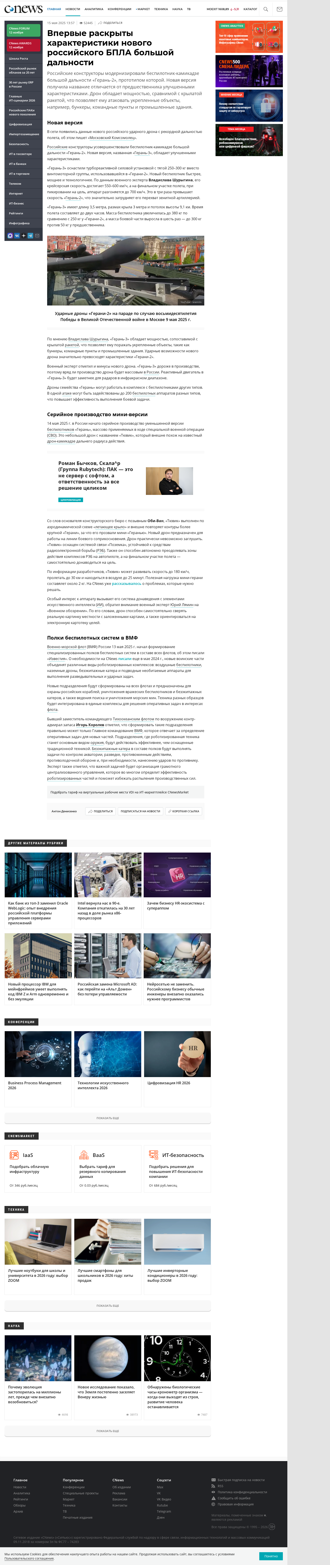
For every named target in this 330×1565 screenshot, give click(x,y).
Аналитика (94, 9)
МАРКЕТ (144, 9)
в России (151, 372)
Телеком (15, 184)
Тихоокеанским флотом (133, 718)
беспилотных (144, 393)
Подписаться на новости (140, 811)
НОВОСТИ (73, 9)
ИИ (99, 604)
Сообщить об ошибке (234, 1498)
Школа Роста (18, 58)
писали (125, 658)
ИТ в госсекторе (20, 154)
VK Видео (164, 1499)
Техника (69, 1505)
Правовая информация (236, 1504)
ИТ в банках (17, 164)
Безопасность (19, 144)
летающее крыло (110, 526)
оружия (97, 742)
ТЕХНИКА (161, 9)
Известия (57, 658)
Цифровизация (20, 124)
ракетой (72, 344)
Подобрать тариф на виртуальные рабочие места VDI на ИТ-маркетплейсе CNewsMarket (120, 792)
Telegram (164, 1511)
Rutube (162, 1505)
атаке (67, 393)
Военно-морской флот (66, 646)
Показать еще (108, 1118)
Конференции (74, 1487)
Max (160, 1487)
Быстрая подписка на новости (241, 1480)
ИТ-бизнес (16, 203)
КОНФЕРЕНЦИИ (119, 9)
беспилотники (188, 664)
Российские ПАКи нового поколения (22, 112)
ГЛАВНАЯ (54, 9)
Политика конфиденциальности (242, 1492)
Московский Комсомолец (112, 137)
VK (159, 1493)
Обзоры (19, 1505)
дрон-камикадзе (61, 441)
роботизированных (64, 778)
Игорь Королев (90, 724)
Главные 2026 (22, 98)
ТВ (189, 9)
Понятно (271, 1556)
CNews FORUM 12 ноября (19, 30)
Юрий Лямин (182, 604)
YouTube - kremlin (191, 302)
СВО (51, 435)
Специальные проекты (81, 1493)
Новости (19, 1487)
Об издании (121, 1487)
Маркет (69, 1499)
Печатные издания (77, 1517)
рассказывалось (126, 583)
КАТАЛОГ (250, 9)
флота (52, 709)
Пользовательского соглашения (29, 1558)
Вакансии (119, 1499)
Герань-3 (142, 152)
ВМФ (138, 730)
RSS (220, 1486)
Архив (18, 1511)
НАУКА (177, 9)
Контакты (119, 1505)
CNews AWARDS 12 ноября (20, 45)
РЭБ (100, 550)
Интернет (16, 193)
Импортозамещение (24, 134)
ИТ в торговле (19, 174)
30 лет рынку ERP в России (21, 84)
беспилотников (60, 429)
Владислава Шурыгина (88, 339)
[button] (265, 9)
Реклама (118, 1493)
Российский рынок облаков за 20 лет (22, 70)
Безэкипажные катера (111, 748)
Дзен (161, 1517)
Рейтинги (16, 213)
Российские (57, 146)
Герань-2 (73, 197)
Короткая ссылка (185, 811)
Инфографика (19, 223)
